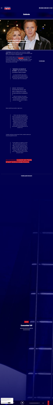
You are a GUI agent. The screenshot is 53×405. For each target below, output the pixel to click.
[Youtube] (44, 8)
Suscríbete (26, 322)
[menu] (1, 8)
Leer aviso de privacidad (4, 402)
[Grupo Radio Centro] (47, 8)
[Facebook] (39, 8)
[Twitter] (41, 8)
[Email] (50, 8)
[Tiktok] (45, 8)
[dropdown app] (48, 8)
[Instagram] (42, 8)
